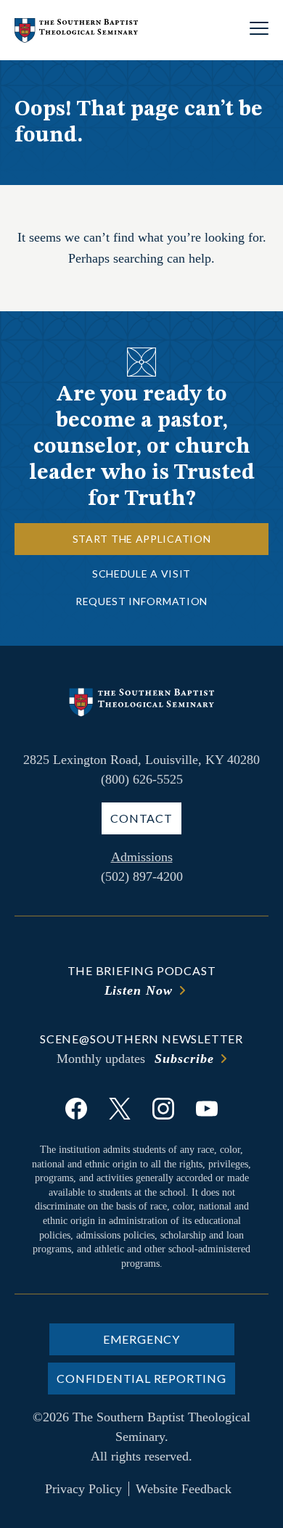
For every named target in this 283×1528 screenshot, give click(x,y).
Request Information (141, 601)
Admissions (142, 857)
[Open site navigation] (259, 30)
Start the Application (142, 539)
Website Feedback (183, 1489)
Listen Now (138, 990)
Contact (141, 818)
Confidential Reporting (141, 1378)
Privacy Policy (83, 1489)
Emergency (141, 1339)
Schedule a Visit (141, 573)
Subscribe (184, 1058)
